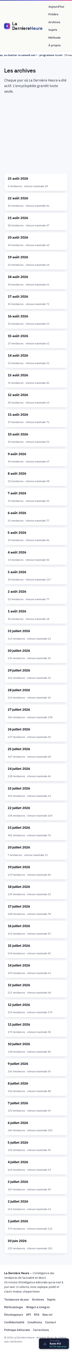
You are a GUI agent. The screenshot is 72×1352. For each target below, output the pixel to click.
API (28, 1314)
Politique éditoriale (17, 1330)
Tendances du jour (16, 1299)
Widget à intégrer (38, 1307)
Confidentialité (14, 1322)
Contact (50, 1322)
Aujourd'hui (56, 6)
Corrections (41, 1330)
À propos (54, 45)
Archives (54, 22)
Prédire (53, 14)
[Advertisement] (36, 134)
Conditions (34, 1322)
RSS (36, 1314)
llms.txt (47, 1314)
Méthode (54, 37)
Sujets (52, 30)
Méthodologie (13, 1307)
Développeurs (13, 1314)
